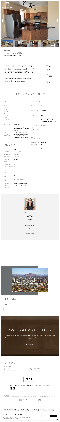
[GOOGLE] (39, 400)
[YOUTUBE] (30, 400)
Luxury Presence (32, 396)
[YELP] (36, 400)
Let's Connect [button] (30, 344)
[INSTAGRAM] (23, 400)
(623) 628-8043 (30, 221)
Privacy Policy (52, 396)
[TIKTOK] (33, 400)
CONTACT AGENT (30, 233)
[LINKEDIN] (27, 400)
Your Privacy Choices (30, 420)
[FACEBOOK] (20, 400)
